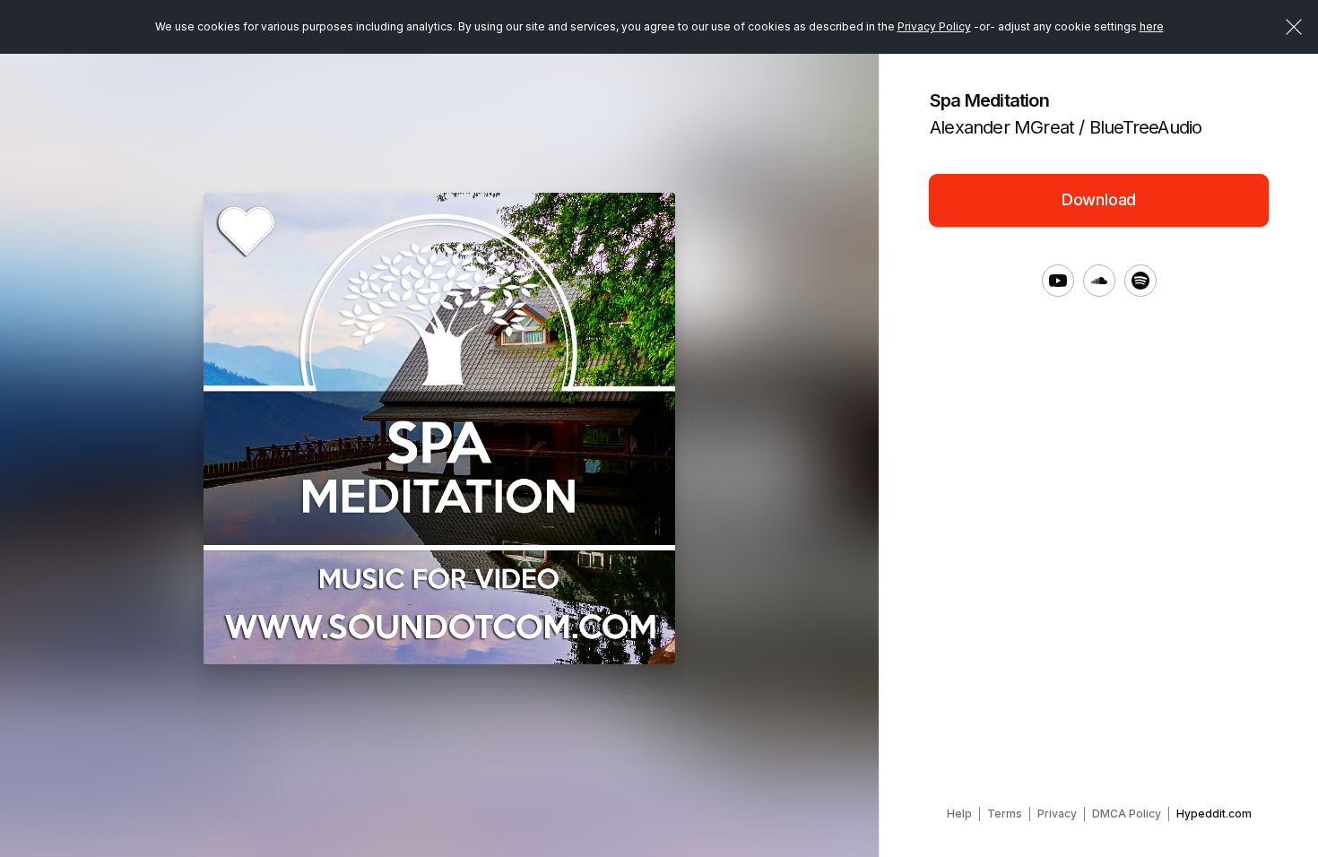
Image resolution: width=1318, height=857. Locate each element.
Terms (1004, 813)
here (1152, 26)
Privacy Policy (934, 26)
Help (959, 813)
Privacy (1057, 813)
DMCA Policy (1126, 813)
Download (1099, 199)
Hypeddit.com (1214, 813)
